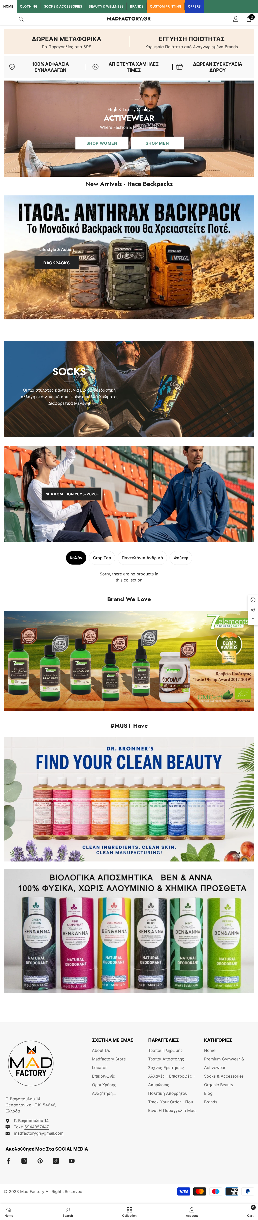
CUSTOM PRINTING (165, 6)
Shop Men (97, 144)
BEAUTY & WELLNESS (106, 6)
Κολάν (76, 557)
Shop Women (42, 144)
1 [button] (125, 168)
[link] (66, 41)
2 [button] (132, 168)
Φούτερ (181, 557)
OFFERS (194, 6)
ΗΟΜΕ (8, 6)
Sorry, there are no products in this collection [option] (129, 576)
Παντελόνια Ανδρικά (142, 557)
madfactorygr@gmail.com (38, 1133)
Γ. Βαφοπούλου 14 (31, 1120)
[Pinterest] (40, 1161)
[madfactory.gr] (129, 257)
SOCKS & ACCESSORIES (63, 6)
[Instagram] (24, 1161)
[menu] (7, 19)
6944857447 (36, 1126)
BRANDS (136, 6)
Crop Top (102, 557)
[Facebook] (8, 1161)
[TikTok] (56, 1161)
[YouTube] (72, 1161)
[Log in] (236, 19)
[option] (129, 129)
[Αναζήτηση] (21, 19)
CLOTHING (29, 6)
